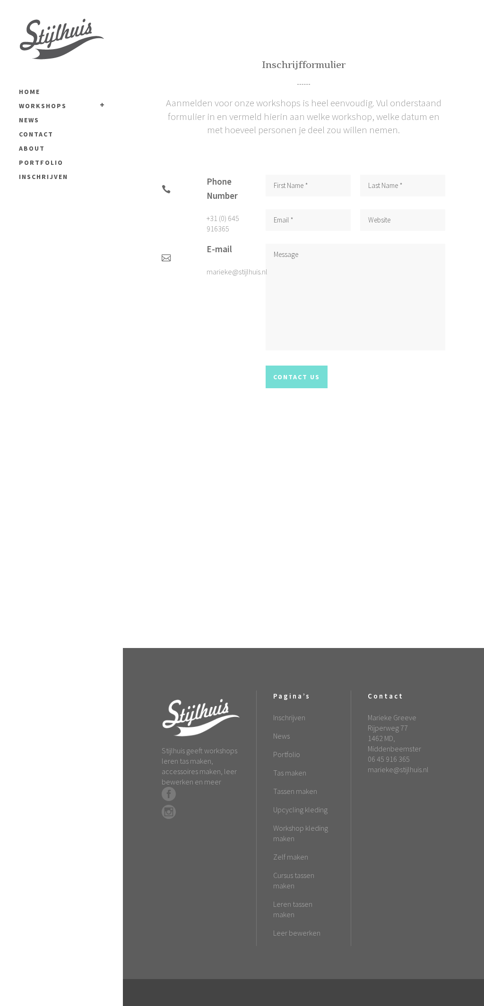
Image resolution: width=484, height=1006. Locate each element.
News (281, 736)
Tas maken (289, 772)
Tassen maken (295, 791)
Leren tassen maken (292, 909)
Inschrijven (289, 717)
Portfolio (286, 754)
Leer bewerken (296, 933)
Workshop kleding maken (300, 833)
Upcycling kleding (300, 809)
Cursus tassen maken (293, 880)
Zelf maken (290, 856)
